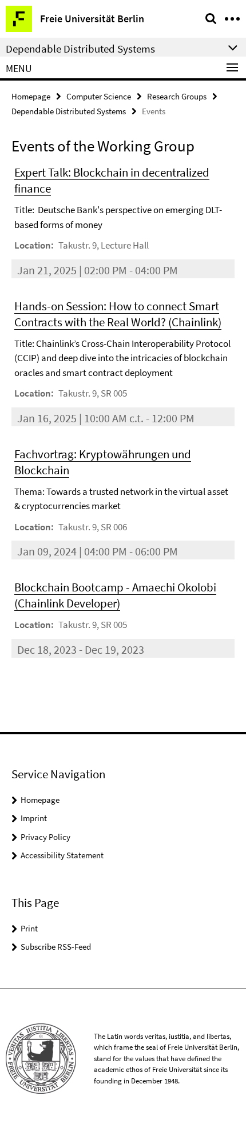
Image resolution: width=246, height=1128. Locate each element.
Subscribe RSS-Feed (56, 946)
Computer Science (98, 96)
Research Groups (177, 96)
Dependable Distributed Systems (68, 111)
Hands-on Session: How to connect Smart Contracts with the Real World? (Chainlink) (117, 314)
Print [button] (29, 928)
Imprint (34, 818)
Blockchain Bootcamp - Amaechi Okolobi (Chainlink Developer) (115, 595)
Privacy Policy (45, 836)
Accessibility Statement (62, 855)
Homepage (30, 96)
